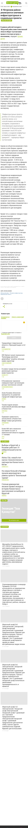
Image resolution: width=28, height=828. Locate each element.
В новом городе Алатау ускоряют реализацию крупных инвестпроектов (14, 371)
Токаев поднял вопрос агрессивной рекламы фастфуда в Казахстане (13, 407)
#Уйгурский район (5, 293)
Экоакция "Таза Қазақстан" (11, 510)
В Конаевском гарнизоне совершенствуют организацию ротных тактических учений (13, 383)
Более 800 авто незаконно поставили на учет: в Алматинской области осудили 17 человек (13, 432)
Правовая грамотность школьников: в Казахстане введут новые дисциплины (11, 419)
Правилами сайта (5, 334)
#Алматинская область (6, 294)
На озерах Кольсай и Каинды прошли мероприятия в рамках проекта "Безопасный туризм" (14, 474)
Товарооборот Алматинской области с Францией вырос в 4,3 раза (13, 345)
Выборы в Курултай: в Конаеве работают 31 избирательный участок (11, 447)
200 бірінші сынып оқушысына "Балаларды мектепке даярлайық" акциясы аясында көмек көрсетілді (13, 358)
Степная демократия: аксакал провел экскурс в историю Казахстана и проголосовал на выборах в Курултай (13, 489)
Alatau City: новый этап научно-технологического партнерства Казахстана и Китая (13, 461)
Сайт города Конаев (6, 291)
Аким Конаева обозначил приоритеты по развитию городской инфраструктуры (12, 395)
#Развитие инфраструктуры (16, 293)
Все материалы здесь (14, 520)
